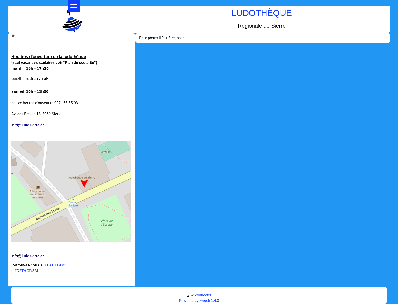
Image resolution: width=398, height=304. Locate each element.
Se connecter (200, 295)
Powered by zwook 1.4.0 (199, 301)
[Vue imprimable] (13, 35)
